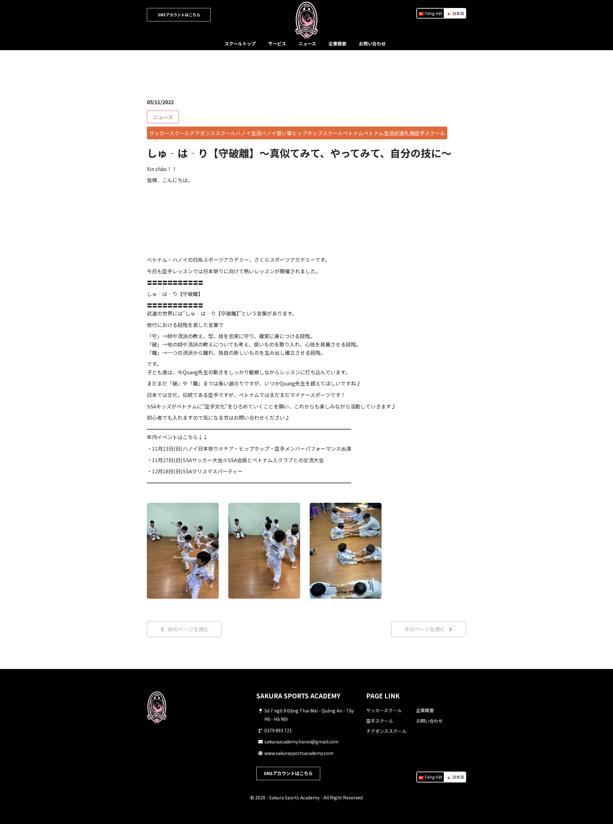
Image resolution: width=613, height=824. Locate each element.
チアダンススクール (386, 731)
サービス (277, 43)
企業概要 (337, 43)
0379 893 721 (278, 730)
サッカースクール (384, 710)
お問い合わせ (372, 43)
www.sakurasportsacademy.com (298, 753)
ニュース (307, 43)
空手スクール (379, 721)
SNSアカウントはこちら (179, 14)
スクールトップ (240, 43)
